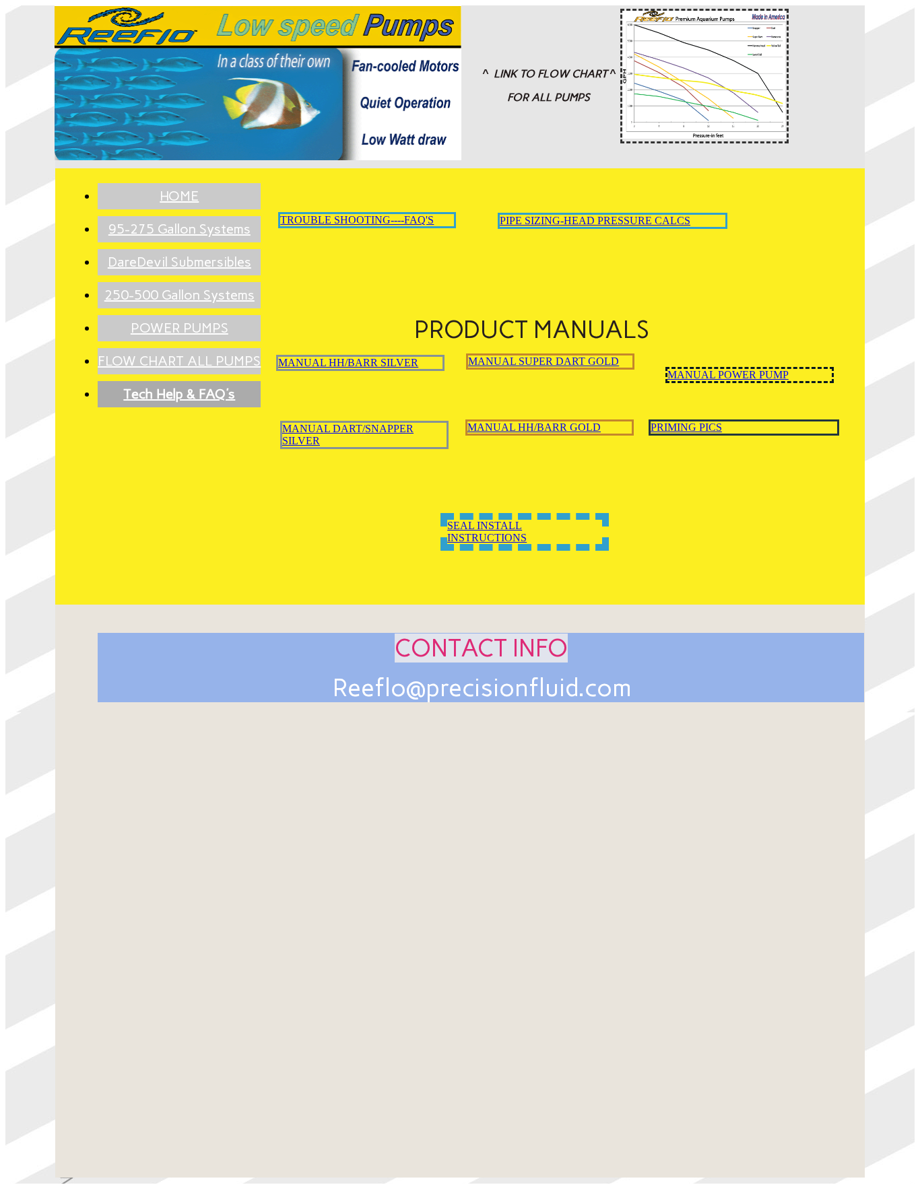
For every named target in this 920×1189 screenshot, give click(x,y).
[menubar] (166, 295)
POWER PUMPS (179, 328)
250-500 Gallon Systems (179, 295)
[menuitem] (179, 196)
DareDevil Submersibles (179, 262)
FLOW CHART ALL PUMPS (179, 361)
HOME (179, 196)
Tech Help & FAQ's (179, 394)
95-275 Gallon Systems (179, 229)
